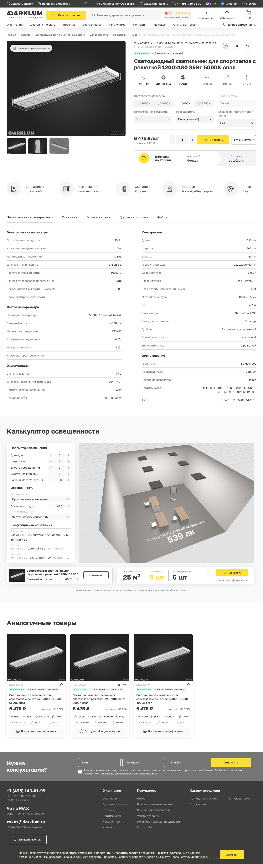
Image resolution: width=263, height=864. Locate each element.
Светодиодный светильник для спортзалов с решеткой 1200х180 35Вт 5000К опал (53, 572)
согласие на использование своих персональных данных (151, 770)
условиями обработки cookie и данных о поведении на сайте (75, 856)
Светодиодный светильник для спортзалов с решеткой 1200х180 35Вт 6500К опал (35, 698)
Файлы (162, 217)
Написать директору (56, 3)
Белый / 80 (18, 534)
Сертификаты (91, 24)
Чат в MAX (18, 808)
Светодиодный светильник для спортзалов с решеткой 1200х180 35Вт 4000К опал (162, 698)
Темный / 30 (19, 539)
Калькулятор (117, 24)
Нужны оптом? (244, 139)
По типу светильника (204, 798)
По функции (198, 804)
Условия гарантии (149, 815)
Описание (69, 217)
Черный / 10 (61, 557)
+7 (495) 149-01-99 (189, 3)
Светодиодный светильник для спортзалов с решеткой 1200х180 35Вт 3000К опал (99, 698)
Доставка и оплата (42, 24)
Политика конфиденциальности (158, 821)
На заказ (160, 24)
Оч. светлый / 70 (39, 534)
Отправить (231, 762)
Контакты (139, 24)
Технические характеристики (30, 217)
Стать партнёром (184, 24)
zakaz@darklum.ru (156, 3)
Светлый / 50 (61, 534)
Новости (142, 798)
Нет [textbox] (222, 123)
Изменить (96, 575)
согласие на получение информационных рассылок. (129, 773)
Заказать (235, 572)
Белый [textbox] (224, 103)
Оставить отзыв (98, 217)
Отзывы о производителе (153, 810)
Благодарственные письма (155, 804)
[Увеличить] (192, 139)
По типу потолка (239, 798)
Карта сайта (145, 827)
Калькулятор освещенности (34, 48)
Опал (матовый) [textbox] (188, 119)
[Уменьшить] (172, 139)
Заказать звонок (22, 3)
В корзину (216, 139)
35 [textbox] (137, 119)
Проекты (69, 24)
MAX (213, 3)
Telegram (231, 3)
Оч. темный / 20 (40, 557)
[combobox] (237, 103)
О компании (15, 24)
